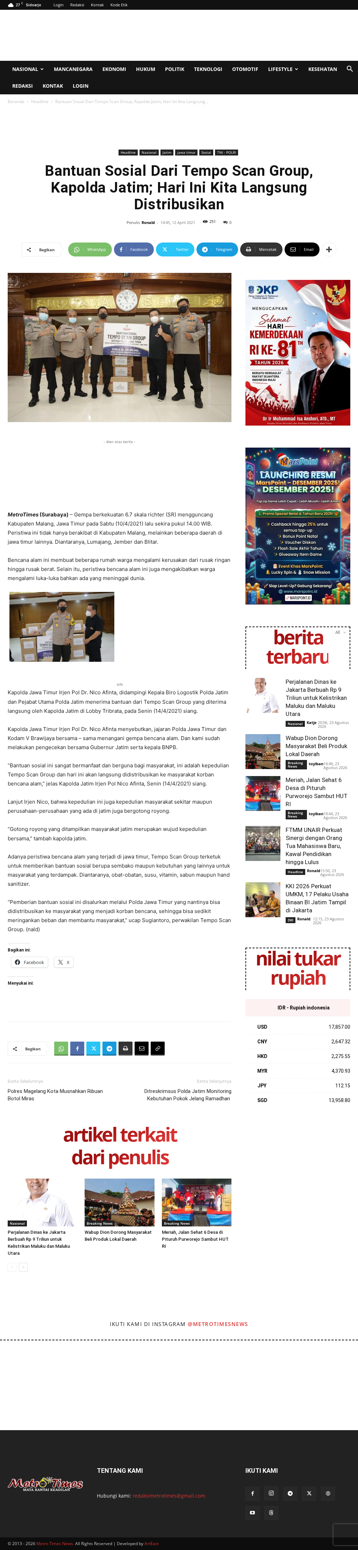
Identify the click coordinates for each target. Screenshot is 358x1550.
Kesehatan (322, 69)
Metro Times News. (55, 1544)
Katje (312, 722)
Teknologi (208, 69)
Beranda (16, 101)
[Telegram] (109, 1049)
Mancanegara (73, 69)
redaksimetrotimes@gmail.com (169, 1495)
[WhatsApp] (61, 1049)
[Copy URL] (158, 1049)
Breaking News (100, 1223)
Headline (40, 101)
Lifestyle (280, 69)
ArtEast (151, 1544)
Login (58, 4)
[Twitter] (93, 1049)
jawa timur (186, 152)
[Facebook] (77, 1049)
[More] (329, 249)
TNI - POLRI (226, 152)
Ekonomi (114, 69)
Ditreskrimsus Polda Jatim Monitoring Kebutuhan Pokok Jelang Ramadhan (187, 1095)
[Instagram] (271, 1493)
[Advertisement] (223, 35)
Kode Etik (119, 4)
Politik (174, 69)
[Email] (142, 1049)
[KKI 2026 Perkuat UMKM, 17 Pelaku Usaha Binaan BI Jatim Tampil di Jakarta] (262, 899)
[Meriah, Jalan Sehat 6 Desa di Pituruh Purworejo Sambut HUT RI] (196, 1202)
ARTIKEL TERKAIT (120, 1135)
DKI (290, 920)
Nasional (25, 69)
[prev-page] (12, 1267)
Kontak (97, 4)
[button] (349, 69)
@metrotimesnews (218, 1323)
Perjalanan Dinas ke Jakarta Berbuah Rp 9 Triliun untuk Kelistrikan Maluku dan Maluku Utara (316, 697)
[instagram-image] (22, 1362)
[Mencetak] (126, 1049)
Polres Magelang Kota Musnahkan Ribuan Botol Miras (55, 1095)
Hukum (145, 69)
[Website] (328, 1494)
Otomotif (245, 69)
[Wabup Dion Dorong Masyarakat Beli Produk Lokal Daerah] (119, 1202)
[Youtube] (252, 1513)
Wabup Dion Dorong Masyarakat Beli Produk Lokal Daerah (316, 746)
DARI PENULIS (119, 1158)
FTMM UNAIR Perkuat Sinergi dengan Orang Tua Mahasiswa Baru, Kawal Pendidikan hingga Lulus (314, 845)
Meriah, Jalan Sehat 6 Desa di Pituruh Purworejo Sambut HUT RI (195, 1239)
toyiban (316, 763)
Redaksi (77, 4)
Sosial (206, 152)
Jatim (167, 152)
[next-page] (23, 1267)
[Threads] (271, 1513)
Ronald (148, 222)
